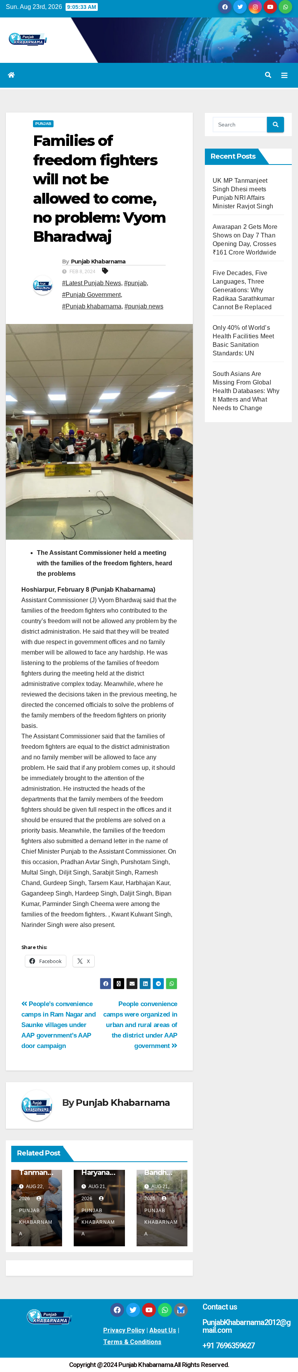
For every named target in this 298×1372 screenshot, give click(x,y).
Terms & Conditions (132, 1342)
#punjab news (144, 306)
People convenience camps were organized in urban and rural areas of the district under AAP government (140, 1025)
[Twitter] (133, 1310)
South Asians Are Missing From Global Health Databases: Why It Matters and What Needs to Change (246, 391)
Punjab (43, 123)
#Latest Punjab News (91, 283)
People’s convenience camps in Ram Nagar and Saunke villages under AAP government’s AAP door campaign (58, 1025)
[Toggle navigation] (284, 75)
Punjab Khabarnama (98, 261)
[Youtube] (149, 1310)
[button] (268, 75)
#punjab (135, 283)
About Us (162, 1330)
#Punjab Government (91, 294)
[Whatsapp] (165, 1310)
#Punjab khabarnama (91, 306)
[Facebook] (117, 1310)
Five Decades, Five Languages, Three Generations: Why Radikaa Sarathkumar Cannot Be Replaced (243, 290)
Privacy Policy (124, 1330)
